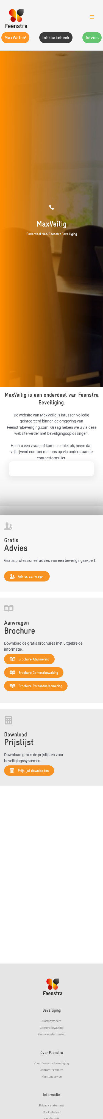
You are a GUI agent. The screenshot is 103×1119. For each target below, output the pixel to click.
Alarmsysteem (51, 1021)
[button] (15, 37)
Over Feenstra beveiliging (51, 1063)
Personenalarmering (51, 1034)
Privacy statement (51, 1105)
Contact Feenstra (51, 1070)
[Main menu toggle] (92, 17)
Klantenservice (51, 1077)
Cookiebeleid (51, 1112)
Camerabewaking (51, 1028)
